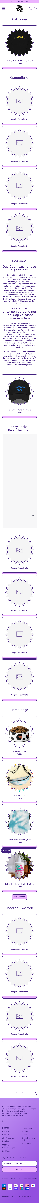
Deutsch (25, 1196)
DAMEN (5, 1131)
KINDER (5, 1135)
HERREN (5, 1128)
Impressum (27, 1128)
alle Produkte (8, 1138)
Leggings (6, 1144)
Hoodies (5, 1141)
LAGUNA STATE (14, 1179)
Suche (24, 1135)
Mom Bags (26, 1143)
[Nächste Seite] (35, 1093)
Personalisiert (8, 1148)
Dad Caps (6, 1151)
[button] (30, 8)
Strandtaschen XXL (28, 1139)
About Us (26, 1131)
